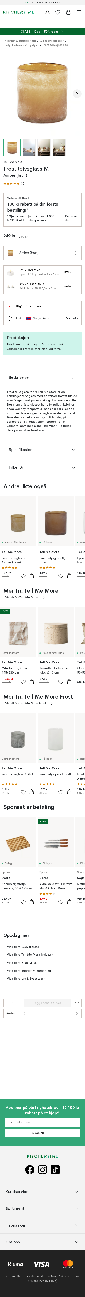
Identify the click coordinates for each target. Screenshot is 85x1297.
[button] (13, 184)
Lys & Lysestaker (51, 41)
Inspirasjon (15, 1225)
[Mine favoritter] (58, 12)
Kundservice (17, 1191)
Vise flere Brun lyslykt (22, 962)
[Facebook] (30, 1170)
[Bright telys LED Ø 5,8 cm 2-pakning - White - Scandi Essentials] (11, 287)
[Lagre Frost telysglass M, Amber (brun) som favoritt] (77, 1003)
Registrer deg (71, 218)
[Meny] (79, 12)
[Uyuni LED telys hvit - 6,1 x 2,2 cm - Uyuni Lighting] (11, 273)
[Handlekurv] (68, 12)
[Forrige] (7, 93)
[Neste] (77, 93)
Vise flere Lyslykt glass (23, 946)
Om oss (12, 1241)
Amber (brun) (15, 1013)
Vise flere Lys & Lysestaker (26, 978)
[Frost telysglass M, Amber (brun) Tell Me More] (42, 93)
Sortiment (14, 1208)
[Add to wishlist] (23, 576)
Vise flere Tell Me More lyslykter (30, 954)
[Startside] (18, 12)
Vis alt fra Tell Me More (21, 597)
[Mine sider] (47, 12)
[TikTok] (55, 1170)
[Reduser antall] (6, 1003)
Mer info (72, 318)
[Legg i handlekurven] (31, 575)
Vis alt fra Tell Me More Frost (25, 703)
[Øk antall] (19, 1003)
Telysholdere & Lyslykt (21, 45)
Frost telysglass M (55, 45)
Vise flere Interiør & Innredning (29, 970)
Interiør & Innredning (19, 41)
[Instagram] (42, 1170)
